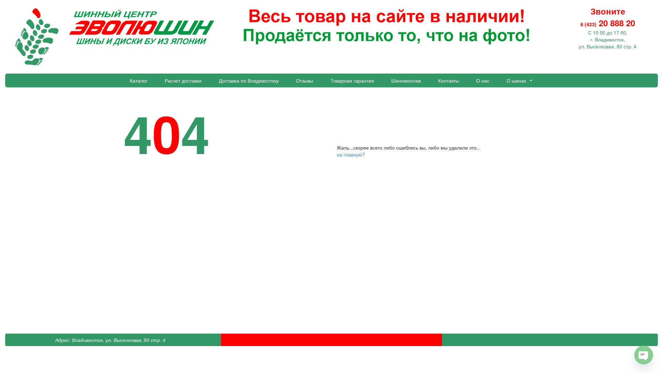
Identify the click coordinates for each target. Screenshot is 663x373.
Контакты (448, 80)
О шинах (516, 80)
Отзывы (304, 80)
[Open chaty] (643, 355)
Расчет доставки (183, 80)
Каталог (138, 80)
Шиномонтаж (406, 80)
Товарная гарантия (352, 80)
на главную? (351, 154)
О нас (482, 80)
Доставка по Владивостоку (249, 80)
